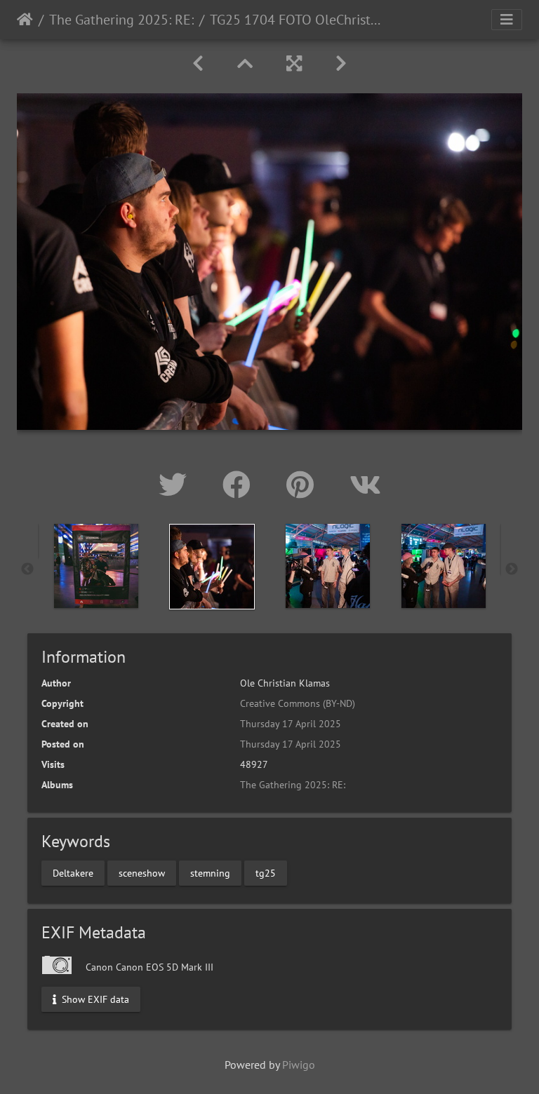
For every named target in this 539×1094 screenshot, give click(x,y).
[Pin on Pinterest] (303, 484)
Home (25, 19)
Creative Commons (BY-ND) (297, 703)
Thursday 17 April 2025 (290, 723)
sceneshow (142, 872)
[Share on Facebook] (240, 484)
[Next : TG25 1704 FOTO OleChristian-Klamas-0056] (341, 63)
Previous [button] (27, 569)
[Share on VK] (365, 484)
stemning (210, 872)
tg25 (265, 872)
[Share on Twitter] (176, 484)
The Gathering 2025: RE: (121, 20)
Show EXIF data (94, 998)
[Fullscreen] (294, 63)
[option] (96, 566)
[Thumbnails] (245, 63)
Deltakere (73, 872)
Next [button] (512, 569)
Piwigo (298, 1065)
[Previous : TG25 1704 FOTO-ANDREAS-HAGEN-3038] (197, 63)
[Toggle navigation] (506, 19)
